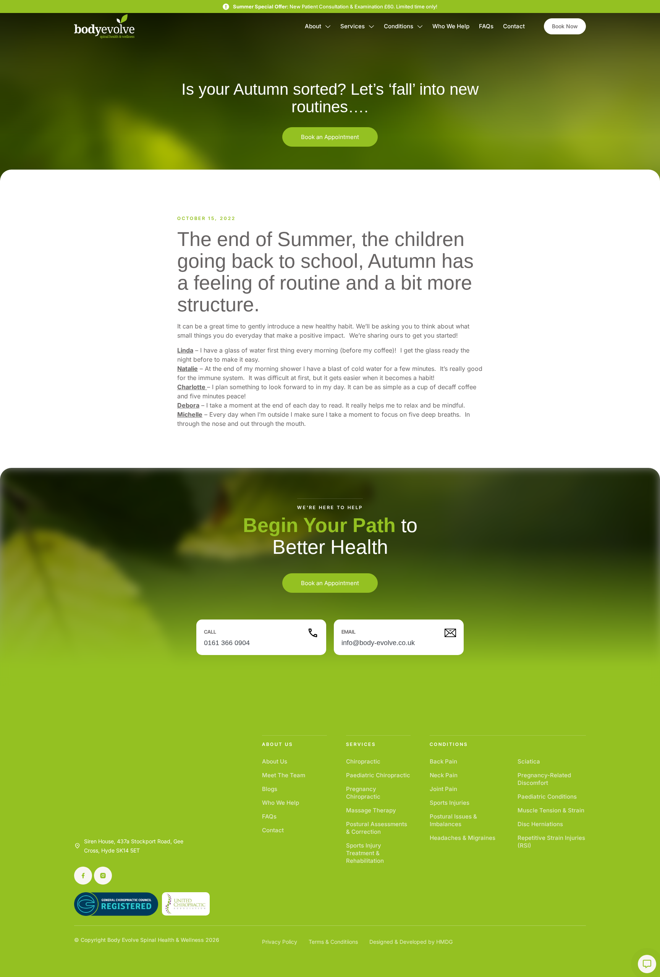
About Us (274, 761)
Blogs (269, 789)
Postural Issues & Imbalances (453, 820)
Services (352, 26)
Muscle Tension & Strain (551, 810)
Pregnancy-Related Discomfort (544, 779)
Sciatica (529, 761)
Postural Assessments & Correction (376, 827)
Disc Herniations (540, 824)
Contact (514, 26)
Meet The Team (283, 775)
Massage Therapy (371, 810)
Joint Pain (443, 789)
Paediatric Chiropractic (378, 775)
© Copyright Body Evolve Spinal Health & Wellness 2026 (146, 940)
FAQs (486, 26)
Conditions (398, 26)
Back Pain (443, 761)
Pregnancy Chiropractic (363, 792)
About (313, 26)
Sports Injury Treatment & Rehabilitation (365, 853)
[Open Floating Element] (647, 964)
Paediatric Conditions (547, 796)
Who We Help (450, 26)
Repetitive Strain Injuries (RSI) (551, 841)
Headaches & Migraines (462, 837)
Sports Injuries (449, 802)
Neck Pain (444, 775)
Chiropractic (363, 761)
